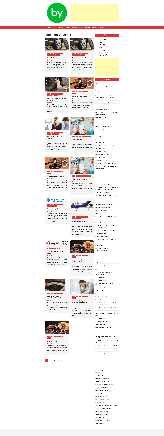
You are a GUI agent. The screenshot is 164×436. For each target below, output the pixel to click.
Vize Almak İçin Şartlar (80, 179)
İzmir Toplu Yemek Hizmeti (101, 387)
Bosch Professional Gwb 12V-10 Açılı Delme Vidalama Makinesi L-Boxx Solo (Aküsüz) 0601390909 (105, 97)
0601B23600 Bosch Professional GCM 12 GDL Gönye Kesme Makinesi (106, 240)
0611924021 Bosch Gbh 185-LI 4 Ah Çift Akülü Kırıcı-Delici (106, 346)
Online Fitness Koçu (99, 277)
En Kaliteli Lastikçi (53, 58)
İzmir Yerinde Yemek (100, 375)
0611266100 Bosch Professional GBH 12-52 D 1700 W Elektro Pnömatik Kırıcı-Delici (105, 203)
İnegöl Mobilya (102, 44)
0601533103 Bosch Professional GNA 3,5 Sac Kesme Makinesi (105, 244)
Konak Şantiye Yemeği (100, 132)
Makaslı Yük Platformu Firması (102, 126)
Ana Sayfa (47, 27)
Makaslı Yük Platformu (104, 45)
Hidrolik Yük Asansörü (104, 50)
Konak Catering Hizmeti (100, 210)
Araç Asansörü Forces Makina (102, 262)
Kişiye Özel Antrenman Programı (102, 296)
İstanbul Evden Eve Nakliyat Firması (103, 160)
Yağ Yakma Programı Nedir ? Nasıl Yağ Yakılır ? (105, 230)
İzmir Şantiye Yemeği (100, 288)
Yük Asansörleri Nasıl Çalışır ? (102, 368)
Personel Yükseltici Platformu (102, 399)
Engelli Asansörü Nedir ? (101, 117)
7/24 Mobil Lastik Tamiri (80, 58)
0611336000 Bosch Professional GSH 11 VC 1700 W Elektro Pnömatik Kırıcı (106, 226)
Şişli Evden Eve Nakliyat (100, 290)
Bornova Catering (103, 54)
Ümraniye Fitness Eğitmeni (101, 353)
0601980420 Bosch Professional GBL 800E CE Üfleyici (106, 268)
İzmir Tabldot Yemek (100, 330)
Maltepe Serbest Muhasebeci (102, 105)
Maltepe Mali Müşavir (100, 89)
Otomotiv (54, 27)
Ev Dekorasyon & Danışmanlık (102, 293)
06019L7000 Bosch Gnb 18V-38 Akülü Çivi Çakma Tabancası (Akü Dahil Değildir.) (105, 183)
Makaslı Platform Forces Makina (102, 154)
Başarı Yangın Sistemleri (55, 209)
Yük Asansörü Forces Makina (102, 414)
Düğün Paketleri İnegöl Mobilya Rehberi (104, 384)
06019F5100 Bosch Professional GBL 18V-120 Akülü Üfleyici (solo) (105, 273)
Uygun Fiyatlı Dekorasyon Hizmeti (103, 408)
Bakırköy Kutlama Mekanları (101, 411)
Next (59, 361)
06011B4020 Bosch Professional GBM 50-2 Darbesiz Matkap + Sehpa (105, 221)
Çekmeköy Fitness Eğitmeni (101, 350)
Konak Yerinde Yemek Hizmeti (102, 177)
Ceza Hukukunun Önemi (55, 176)
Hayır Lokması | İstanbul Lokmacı (102, 420)
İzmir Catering (98, 393)
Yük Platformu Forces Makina (102, 381)
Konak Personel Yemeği (100, 139)
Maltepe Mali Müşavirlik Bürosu (102, 86)
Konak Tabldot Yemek (100, 157)
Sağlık (74, 218)
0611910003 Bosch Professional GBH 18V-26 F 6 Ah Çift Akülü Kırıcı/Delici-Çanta (106, 303)
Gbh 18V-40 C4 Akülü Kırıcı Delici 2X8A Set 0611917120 (105, 135)
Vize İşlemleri (77, 139)
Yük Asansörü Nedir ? (100, 148)
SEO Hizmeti (98, 83)
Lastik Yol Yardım (51, 55)
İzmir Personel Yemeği (100, 356)
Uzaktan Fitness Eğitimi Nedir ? (102, 192)
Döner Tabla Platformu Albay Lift (103, 102)
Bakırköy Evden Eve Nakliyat (101, 213)
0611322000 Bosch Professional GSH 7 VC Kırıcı (106, 163)
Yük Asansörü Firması (100, 142)
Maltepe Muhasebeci (100, 120)
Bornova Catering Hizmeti (101, 129)
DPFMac (100, 47)
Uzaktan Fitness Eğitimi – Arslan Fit (103, 299)
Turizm (49, 134)
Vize (53, 134)
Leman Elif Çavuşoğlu (79, 96)
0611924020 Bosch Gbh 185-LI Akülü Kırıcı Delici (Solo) (106, 341)
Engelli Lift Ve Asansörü (100, 151)
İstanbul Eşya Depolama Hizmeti (102, 180)
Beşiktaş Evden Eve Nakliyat (105, 52)
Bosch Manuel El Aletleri (104, 49)
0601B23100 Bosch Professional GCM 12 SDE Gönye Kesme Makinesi (105, 217)
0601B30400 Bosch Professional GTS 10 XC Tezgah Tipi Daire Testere (105, 249)
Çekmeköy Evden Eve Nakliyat (102, 362)
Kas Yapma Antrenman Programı (102, 207)
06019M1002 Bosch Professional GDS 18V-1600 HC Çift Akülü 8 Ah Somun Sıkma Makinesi (106, 188)
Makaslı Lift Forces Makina (101, 236)
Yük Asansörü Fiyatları (100, 324)
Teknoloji (78, 218)
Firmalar (52, 53)
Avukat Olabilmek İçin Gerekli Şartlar (79, 260)
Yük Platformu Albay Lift (101, 265)
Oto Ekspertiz (61, 27)
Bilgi (49, 53)
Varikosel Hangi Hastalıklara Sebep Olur (80, 301)
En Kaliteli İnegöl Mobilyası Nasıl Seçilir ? (104, 145)
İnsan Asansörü (99, 423)
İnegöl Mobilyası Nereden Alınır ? (102, 123)
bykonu (50, 60)
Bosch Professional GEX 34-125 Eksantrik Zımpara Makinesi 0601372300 (105, 108)
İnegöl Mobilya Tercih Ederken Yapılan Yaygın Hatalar (105, 371)
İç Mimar (101, 42)
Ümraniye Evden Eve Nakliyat (102, 378)
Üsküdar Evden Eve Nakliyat (101, 396)
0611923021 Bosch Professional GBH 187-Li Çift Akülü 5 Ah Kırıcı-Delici (106, 336)
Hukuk (74, 93)
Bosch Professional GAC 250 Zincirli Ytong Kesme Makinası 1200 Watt (106, 113)
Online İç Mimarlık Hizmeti (101, 174)
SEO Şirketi (101, 41)
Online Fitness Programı (100, 280)
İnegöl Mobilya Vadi (99, 417)
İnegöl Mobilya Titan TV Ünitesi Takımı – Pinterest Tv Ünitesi (106, 196)
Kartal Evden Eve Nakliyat (101, 253)
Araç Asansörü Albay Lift (101, 321)
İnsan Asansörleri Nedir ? (101, 233)
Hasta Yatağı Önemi (79, 221)
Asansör (68, 27)
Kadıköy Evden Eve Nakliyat (101, 390)
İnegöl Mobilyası (102, 39)
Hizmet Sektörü (59, 53)
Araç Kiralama (87, 27)
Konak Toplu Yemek (99, 200)
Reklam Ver (94, 27)
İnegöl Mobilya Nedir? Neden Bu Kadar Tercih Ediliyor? (105, 284)
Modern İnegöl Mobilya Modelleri (103, 327)
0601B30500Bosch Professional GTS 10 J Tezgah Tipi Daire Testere (107, 167)
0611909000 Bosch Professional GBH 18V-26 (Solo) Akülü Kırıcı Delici (105, 308)
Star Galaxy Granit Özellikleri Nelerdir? (54, 297)
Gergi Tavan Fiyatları (100, 92)
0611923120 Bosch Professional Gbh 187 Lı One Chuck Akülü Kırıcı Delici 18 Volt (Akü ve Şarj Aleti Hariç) (106, 313)
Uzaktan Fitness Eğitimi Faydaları (103, 171)
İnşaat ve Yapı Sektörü (52, 206)
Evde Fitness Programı (100, 256)
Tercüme (57, 248)
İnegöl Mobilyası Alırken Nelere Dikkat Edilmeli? (106, 405)
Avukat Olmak (52, 341)
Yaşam (57, 134)
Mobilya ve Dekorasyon (76, 27)
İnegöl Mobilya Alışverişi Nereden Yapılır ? (104, 259)
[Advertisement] (94, 13)
